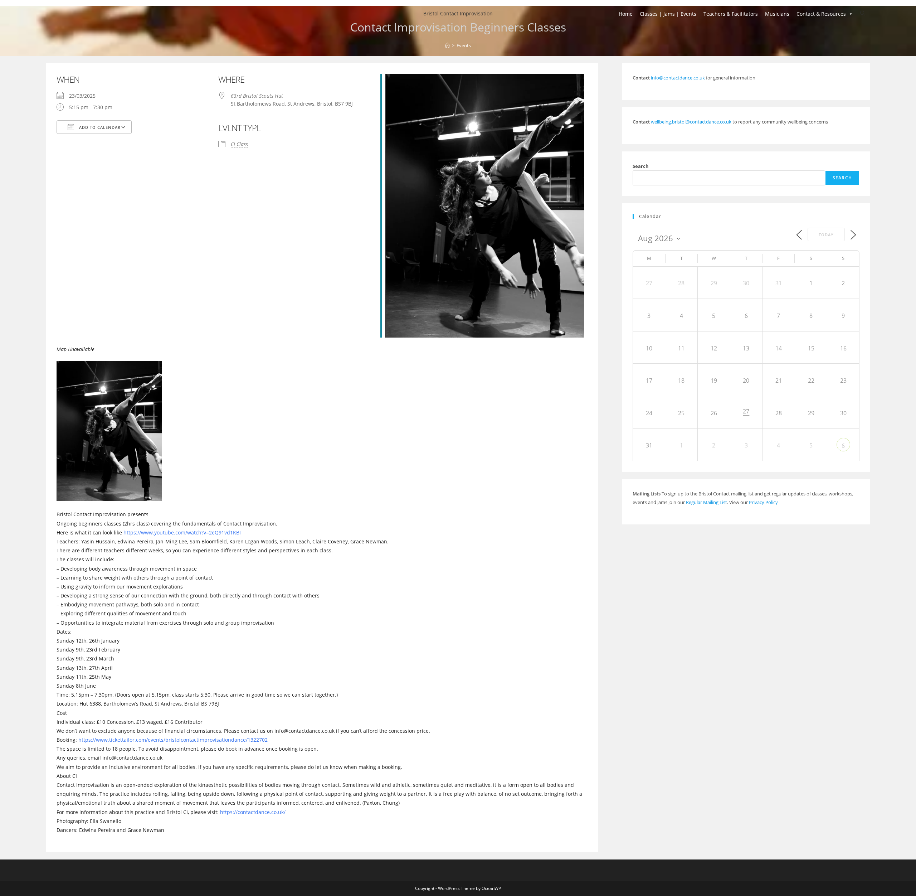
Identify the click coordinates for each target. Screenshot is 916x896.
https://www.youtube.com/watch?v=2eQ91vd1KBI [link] (182, 532)
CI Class (239, 144)
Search (641, 166)
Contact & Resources (821, 13)
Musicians (777, 13)
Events (464, 45)
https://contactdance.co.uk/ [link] (253, 812)
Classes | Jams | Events (668, 13)
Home (626, 13)
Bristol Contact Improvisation (458, 13)
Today (826, 234)
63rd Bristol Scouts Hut (257, 95)
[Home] (447, 45)
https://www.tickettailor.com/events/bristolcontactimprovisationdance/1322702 (172, 739)
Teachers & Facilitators (730, 13)
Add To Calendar (99, 127)
